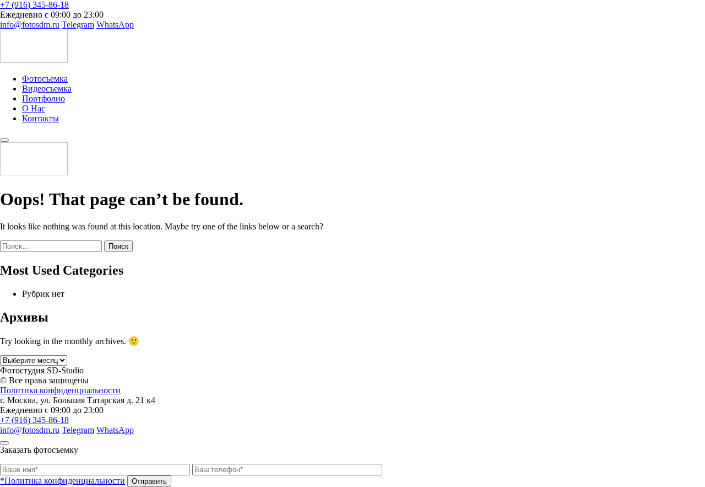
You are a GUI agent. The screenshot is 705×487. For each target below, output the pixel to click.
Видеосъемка (47, 88)
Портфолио (43, 98)
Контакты (40, 118)
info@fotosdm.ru (29, 24)
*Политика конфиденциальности (62, 480)
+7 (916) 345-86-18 (34, 4)
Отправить (149, 481)
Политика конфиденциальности (60, 390)
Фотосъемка (45, 78)
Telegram (78, 24)
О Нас (33, 108)
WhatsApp (115, 24)
